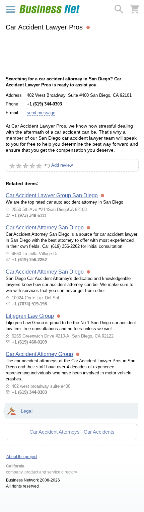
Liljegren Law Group (30, 316)
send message (41, 112)
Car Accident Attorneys (54, 432)
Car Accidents (99, 432)
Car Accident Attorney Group (39, 354)
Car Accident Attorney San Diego (45, 227)
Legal (26, 411)
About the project (21, 456)
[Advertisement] (72, 53)
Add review (62, 165)
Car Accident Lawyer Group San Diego (52, 195)
